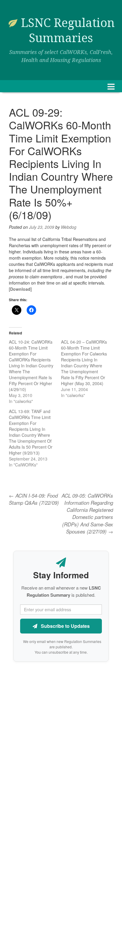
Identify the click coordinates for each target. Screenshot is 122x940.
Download (20, 289)
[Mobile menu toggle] (111, 86)
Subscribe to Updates (65, 626)
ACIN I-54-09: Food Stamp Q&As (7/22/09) (34, 499)
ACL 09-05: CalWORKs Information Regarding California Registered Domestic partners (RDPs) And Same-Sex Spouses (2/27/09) (87, 513)
